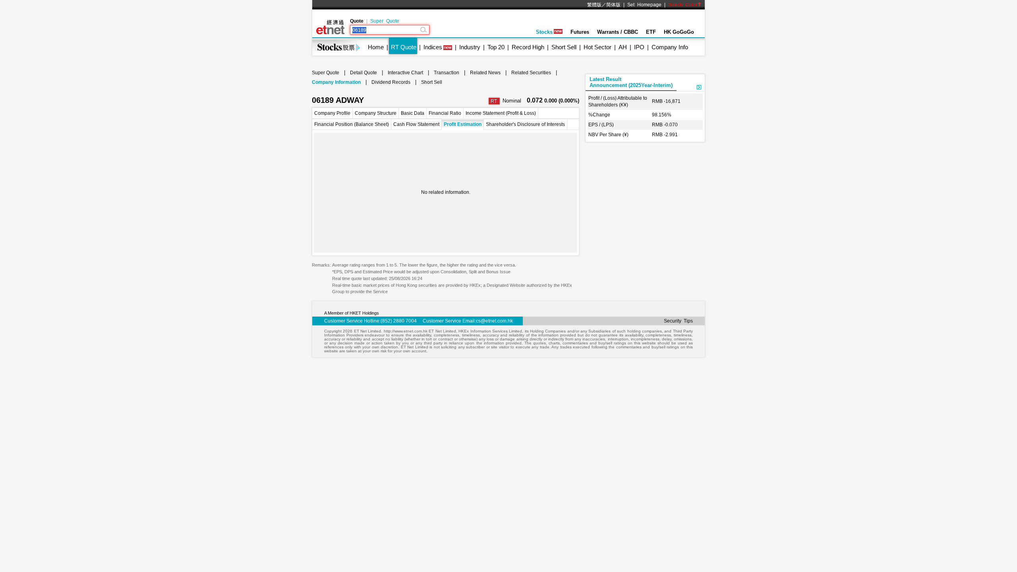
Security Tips (678, 321)
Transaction (446, 72)
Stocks (544, 32)
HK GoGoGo (679, 32)
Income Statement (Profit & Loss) (501, 113)
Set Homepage (644, 5)
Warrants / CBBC (617, 32)
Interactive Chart (405, 72)
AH (623, 47)
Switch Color (682, 5)
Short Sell (563, 47)
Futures (579, 32)
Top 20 (496, 47)
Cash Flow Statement (416, 124)
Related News (485, 72)
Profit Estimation (462, 124)
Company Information (336, 82)
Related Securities (531, 72)
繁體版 (594, 5)
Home (376, 47)
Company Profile (332, 113)
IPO (639, 47)
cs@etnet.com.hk (494, 321)
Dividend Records (390, 82)
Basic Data (412, 113)
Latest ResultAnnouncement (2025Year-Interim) (631, 82)
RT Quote (403, 47)
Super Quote (384, 21)
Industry (469, 47)
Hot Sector (597, 47)
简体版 (613, 5)
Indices (432, 47)
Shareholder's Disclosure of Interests (525, 124)
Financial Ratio (445, 113)
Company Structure (375, 113)
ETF (651, 32)
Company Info (670, 47)
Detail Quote (363, 72)
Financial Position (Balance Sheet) (351, 124)
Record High (528, 47)
